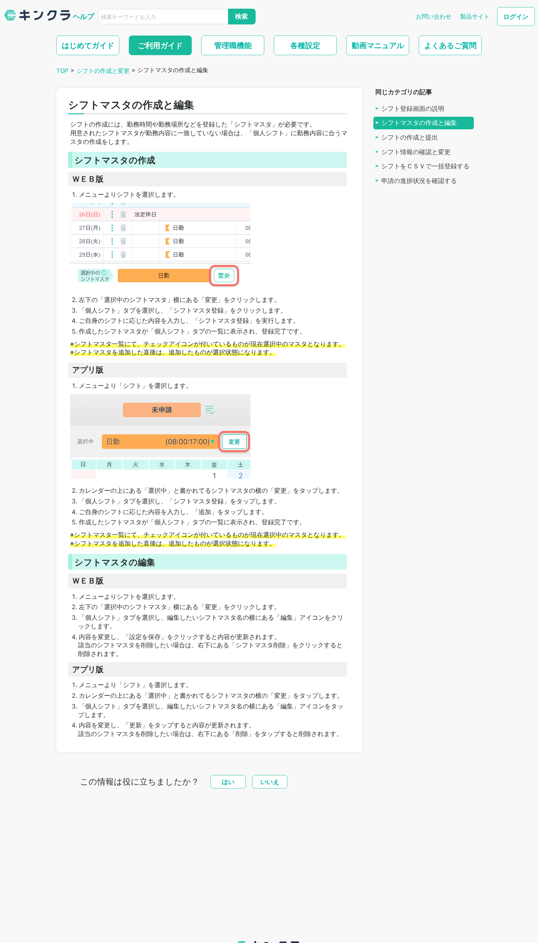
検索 (241, 16)
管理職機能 (233, 45)
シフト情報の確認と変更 (416, 152)
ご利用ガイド (160, 45)
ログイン (516, 16)
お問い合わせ (433, 16)
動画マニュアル (378, 45)
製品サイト (475, 16)
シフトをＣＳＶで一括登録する (425, 166)
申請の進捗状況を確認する (419, 180)
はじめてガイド (88, 45)
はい (228, 782)
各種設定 (305, 45)
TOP (62, 71)
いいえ (269, 782)
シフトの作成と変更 (103, 71)
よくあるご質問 (450, 45)
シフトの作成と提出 (409, 137)
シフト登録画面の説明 (412, 108)
